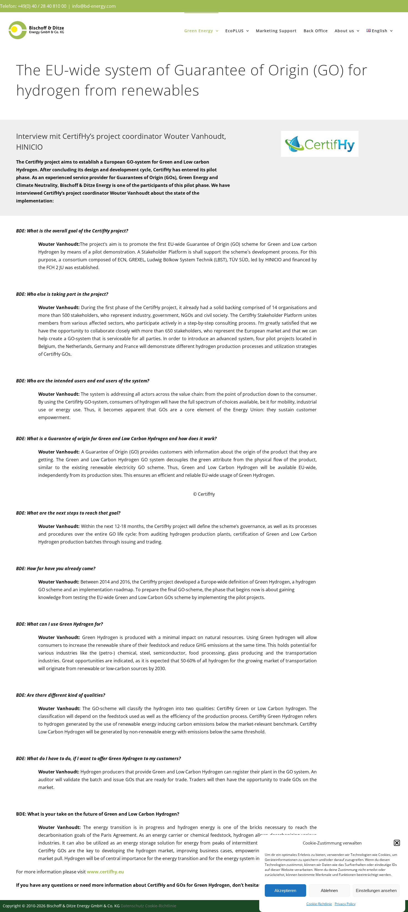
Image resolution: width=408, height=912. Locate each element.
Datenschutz (132, 905)
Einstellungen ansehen (376, 890)
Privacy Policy (345, 903)
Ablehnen (329, 890)
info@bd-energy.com (94, 6)
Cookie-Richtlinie (319, 903)
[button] (397, 843)
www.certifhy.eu (105, 872)
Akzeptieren (285, 890)
